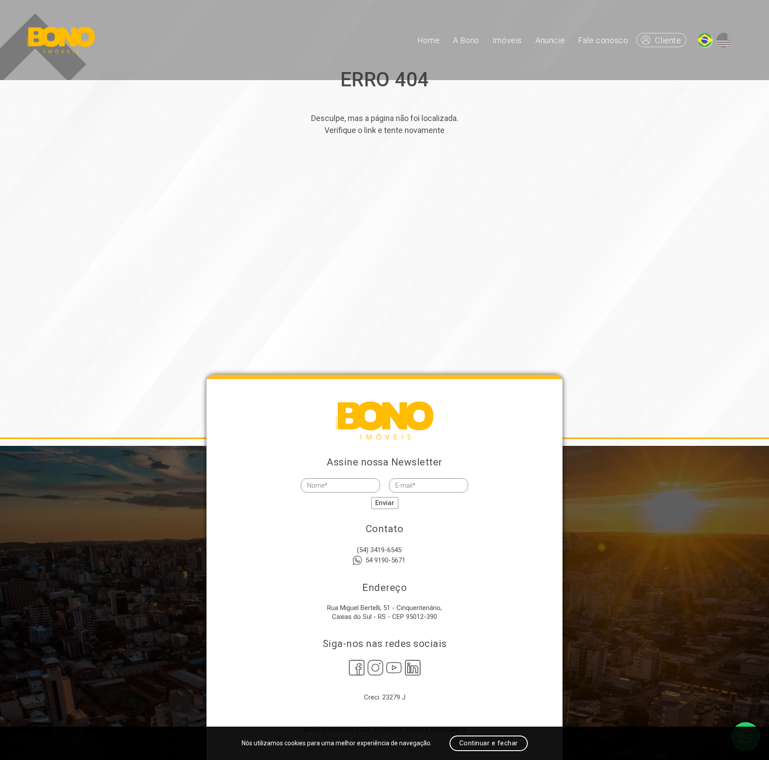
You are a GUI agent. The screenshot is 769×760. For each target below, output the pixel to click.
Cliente (668, 40)
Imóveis (507, 40)
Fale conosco (603, 40)
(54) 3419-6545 (379, 550)
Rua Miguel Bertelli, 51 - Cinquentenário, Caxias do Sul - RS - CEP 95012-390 (384, 612)
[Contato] (705, 40)
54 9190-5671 (385, 560)
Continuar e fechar (488, 743)
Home (428, 40)
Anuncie (550, 40)
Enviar (384, 503)
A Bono (466, 40)
